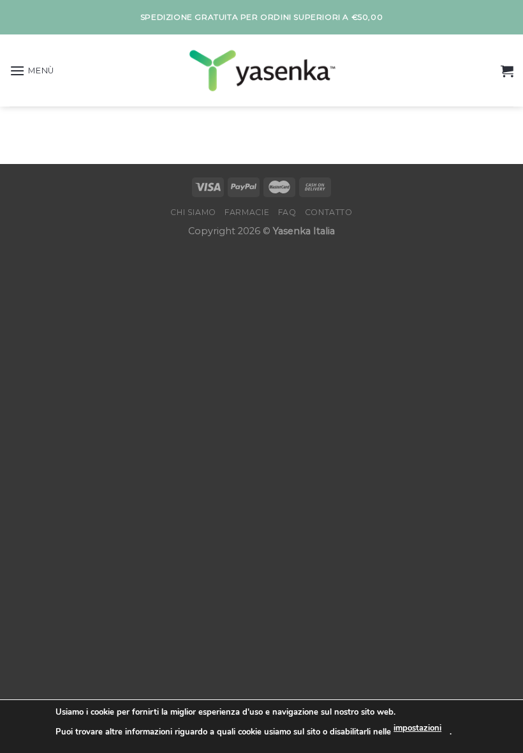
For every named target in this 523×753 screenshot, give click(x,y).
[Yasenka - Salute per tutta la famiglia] (261, 70)
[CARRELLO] (507, 71)
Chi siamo (193, 212)
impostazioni (417, 728)
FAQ (287, 212)
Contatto (329, 212)
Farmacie (247, 212)
